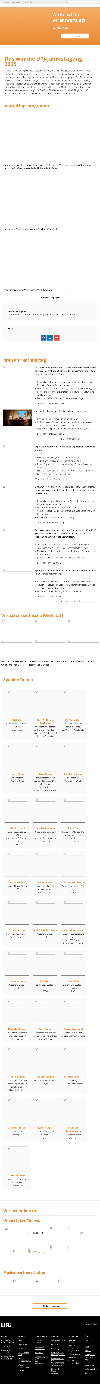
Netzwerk (72, 1345)
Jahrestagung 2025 (23, 1353)
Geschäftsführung (90, 1358)
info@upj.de (9, 1356)
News (20, 1340)
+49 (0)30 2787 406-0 (6, 1347)
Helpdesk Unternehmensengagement (57, 1371)
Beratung (55, 1348)
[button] (43, 338)
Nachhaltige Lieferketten (40, 1347)
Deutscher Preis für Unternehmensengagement (57, 1361)
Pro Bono (39, 1352)
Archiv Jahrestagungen (24, 1360)
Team (87, 1346)
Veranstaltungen (25, 1348)
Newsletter (22, 1344)
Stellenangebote (91, 1369)
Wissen (21, 1365)
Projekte (54, 1344)
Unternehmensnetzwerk (74, 1341)
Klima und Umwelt (39, 1341)
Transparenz (90, 1354)
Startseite (6, 2)
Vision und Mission (89, 1341)
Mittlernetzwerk (74, 1354)
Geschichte (89, 1365)
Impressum (16, 2)
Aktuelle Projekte (58, 1340)
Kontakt (88, 1373)
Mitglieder (72, 1348)
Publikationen (23, 1367)
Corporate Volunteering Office (58, 1353)
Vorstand (88, 1362)
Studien (21, 1370)
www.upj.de (7, 1359)
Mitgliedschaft (74, 1350)
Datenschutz (27, 2)
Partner (88, 1350)
